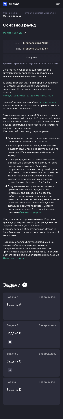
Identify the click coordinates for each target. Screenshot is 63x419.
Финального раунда (30, 212)
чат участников (47, 101)
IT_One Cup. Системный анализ (38, 12)
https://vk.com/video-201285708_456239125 (28, 95)
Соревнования (11, 12)
